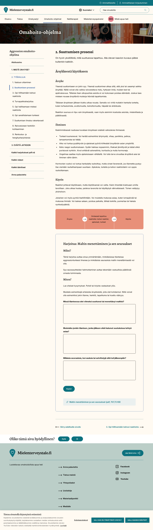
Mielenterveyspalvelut (93, 19)
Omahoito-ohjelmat (52, 19)
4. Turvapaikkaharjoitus (22, 101)
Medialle (67, 506)
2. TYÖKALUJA (18, 77)
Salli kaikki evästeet (137, 520)
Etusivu (8, 19)
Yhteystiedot (69, 483)
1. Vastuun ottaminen (21, 82)
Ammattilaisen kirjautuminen (134, 3)
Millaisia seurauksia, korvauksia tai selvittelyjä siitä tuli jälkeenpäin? (94, 358)
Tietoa (20, 19)
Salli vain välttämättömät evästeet (108, 520)
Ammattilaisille (108, 3)
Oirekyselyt (33, 19)
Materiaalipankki (70, 498)
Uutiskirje (67, 490)
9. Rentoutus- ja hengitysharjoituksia (21, 136)
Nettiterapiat (72, 19)
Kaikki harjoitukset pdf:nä (23, 152)
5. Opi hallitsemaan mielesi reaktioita (24, 108)
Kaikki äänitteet (18, 167)
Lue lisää (63, 526)
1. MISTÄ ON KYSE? (20, 69)
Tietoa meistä (69, 475)
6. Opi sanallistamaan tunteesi (25, 115)
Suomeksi (85, 11)
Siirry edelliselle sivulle (70, 427)
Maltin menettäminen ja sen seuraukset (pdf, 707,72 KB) (95, 402)
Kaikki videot (17, 160)
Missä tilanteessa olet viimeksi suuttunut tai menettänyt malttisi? (93, 301)
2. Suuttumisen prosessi (23, 87)
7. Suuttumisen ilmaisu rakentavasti (28, 120)
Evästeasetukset (81, 520)
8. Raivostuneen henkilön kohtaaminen (23, 127)
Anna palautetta (18, 174)
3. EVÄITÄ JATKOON (20, 145)
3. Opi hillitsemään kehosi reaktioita (24, 94)
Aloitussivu (16, 62)
